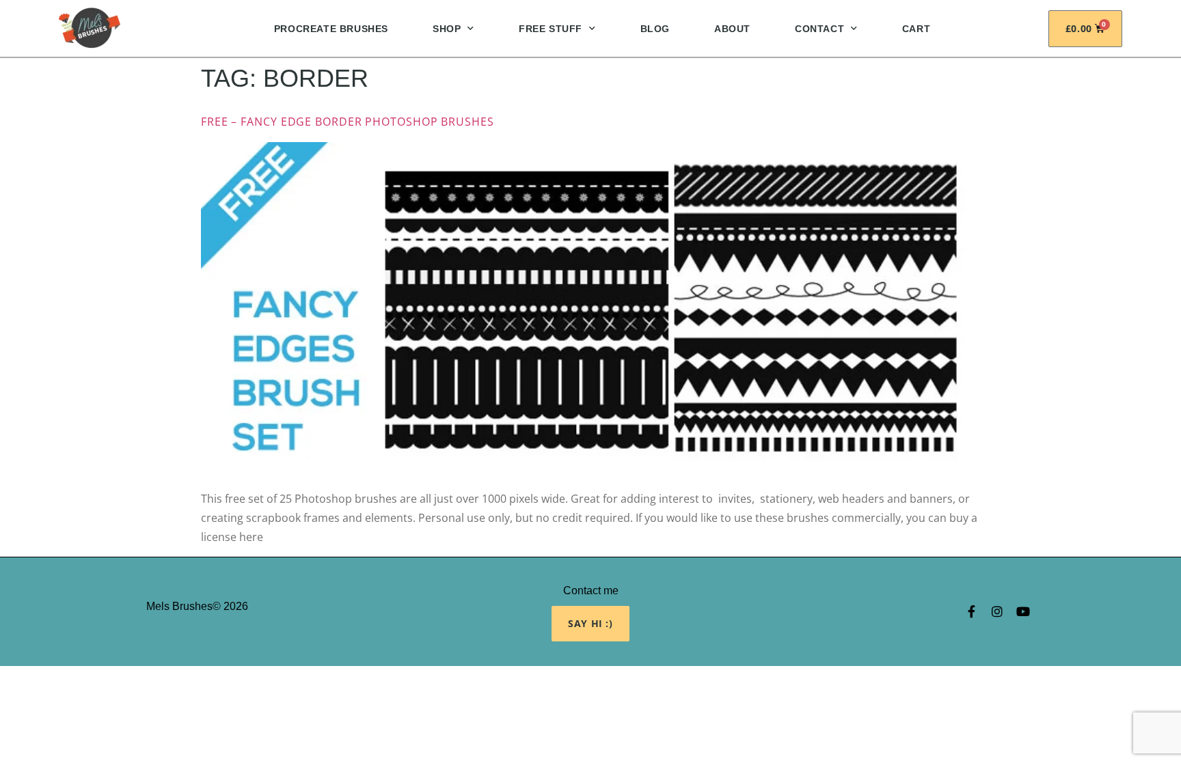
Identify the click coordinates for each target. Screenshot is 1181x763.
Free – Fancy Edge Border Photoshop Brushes (347, 121)
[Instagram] (997, 611)
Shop (447, 28)
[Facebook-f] (971, 611)
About (732, 28)
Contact (819, 28)
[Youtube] (1023, 611)
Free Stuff (550, 28)
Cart (916, 28)
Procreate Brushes (331, 28)
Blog (655, 28)
